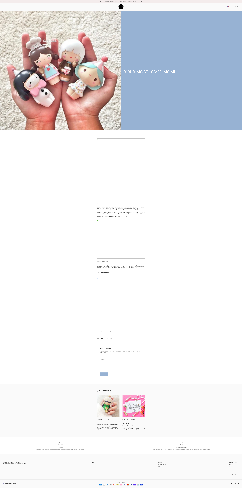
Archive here (128, 213)
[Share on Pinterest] (108, 338)
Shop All (92, 462)
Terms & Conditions (101, 275)
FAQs (230, 468)
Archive (8, 6)
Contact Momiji (233, 462)
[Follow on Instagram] (235, 483)
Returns (231, 466)
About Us (160, 462)
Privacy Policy (129, 351)
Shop (3, 6)
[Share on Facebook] (102, 338)
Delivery (231, 464)
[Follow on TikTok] (238, 483)
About (12, 6)
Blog (17, 6)
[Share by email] (111, 338)
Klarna (230, 472)
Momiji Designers (162, 464)
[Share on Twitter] (105, 338)
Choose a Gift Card (116, 1)
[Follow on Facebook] (231, 483)
